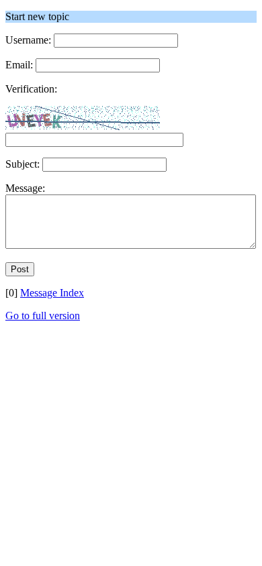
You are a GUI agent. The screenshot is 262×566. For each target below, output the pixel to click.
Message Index (52, 292)
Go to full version (42, 315)
